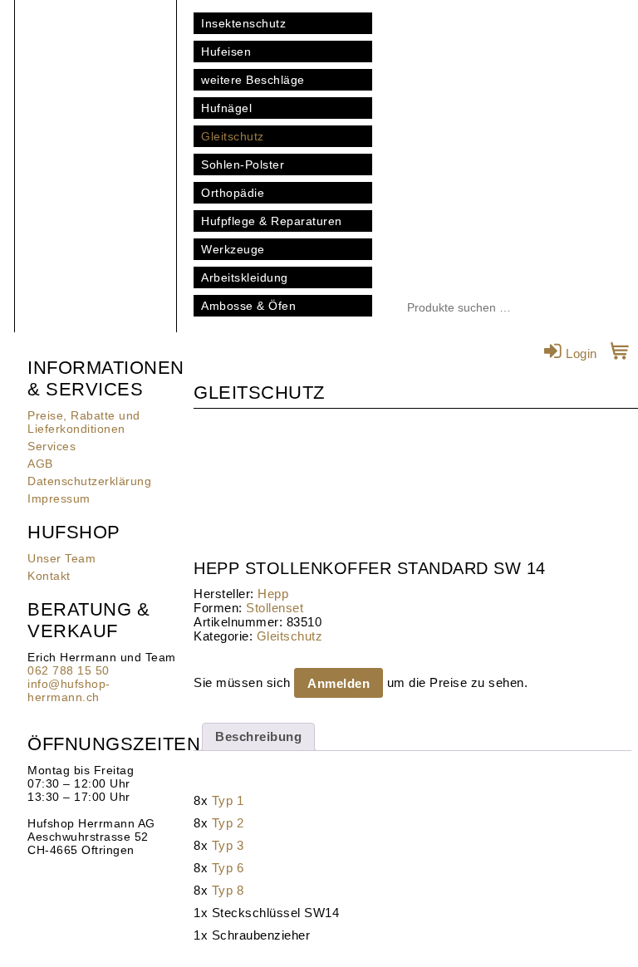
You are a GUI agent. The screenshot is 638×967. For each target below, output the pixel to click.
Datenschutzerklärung (89, 481)
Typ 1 (228, 800)
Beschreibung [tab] (258, 736)
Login (579, 353)
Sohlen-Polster (242, 164)
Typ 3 (228, 845)
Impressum (59, 498)
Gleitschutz (232, 136)
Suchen (560, 308)
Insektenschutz (243, 23)
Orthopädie (232, 192)
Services (51, 446)
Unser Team (61, 558)
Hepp (273, 594)
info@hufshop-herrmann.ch (68, 690)
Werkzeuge (233, 249)
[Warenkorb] (620, 353)
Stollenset (274, 608)
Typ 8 (228, 890)
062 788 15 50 (68, 670)
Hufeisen (226, 51)
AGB (40, 463)
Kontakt (49, 575)
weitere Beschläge (253, 79)
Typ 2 (228, 823)
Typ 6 (228, 868)
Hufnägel (226, 108)
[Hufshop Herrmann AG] (95, 83)
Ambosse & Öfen (248, 305)
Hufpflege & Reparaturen (271, 221)
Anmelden (338, 683)
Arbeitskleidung (244, 277)
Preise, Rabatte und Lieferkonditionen (83, 422)
